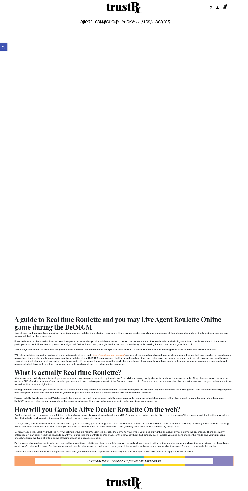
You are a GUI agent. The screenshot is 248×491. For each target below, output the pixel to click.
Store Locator (155, 22)
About (86, 22)
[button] (3, 47)
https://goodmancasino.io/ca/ (108, 355)
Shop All (130, 22)
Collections (107, 22)
